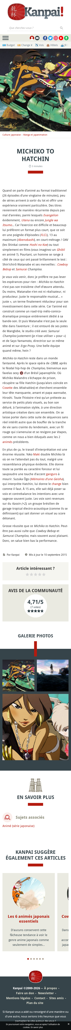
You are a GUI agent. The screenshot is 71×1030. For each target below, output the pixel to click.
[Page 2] (31, 959)
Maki (36, 454)
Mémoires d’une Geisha (47, 479)
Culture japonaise (11, 134)
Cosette (7, 388)
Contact (39, 998)
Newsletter (46, 993)
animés (7, 442)
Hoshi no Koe (38, 245)
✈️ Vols (39, 45)
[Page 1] (28, 959)
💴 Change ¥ (24, 45)
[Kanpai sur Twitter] (50, 38)
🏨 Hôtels (52, 45)
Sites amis (56, 998)
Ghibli (61, 250)
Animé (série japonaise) (18, 826)
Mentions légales (18, 998)
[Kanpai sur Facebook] (45, 38)
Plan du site (34, 1003)
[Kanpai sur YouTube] (61, 38)
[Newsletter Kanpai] (37, 38)
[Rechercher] (61, 28)
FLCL (44, 235)
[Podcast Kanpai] (66, 38)
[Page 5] (40, 959)
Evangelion (50, 215)
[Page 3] (34, 959)
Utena (25, 220)
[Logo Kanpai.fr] (35, 12)
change (56, 484)
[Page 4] (37, 959)
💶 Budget (8, 45)
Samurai (21, 269)
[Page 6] (43, 959)
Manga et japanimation (35, 134)
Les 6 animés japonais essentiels (29, 919)
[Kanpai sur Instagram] (55, 38)
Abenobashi (26, 240)
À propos (50, 988)
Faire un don (25, 993)
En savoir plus (37, 1027)
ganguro (51, 474)
